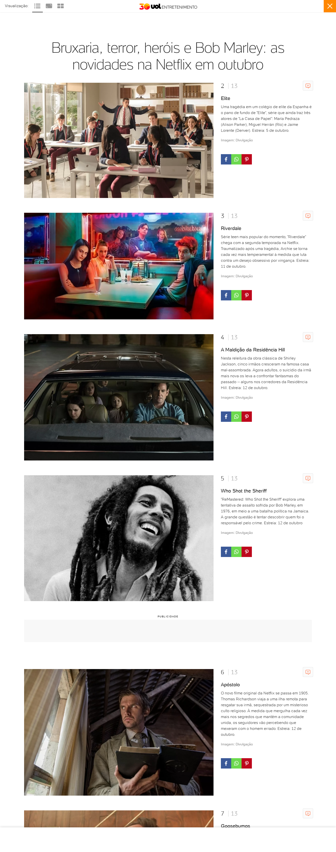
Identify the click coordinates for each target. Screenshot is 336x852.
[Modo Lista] (38, 5)
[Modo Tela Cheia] (49, 5)
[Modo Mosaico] (60, 5)
